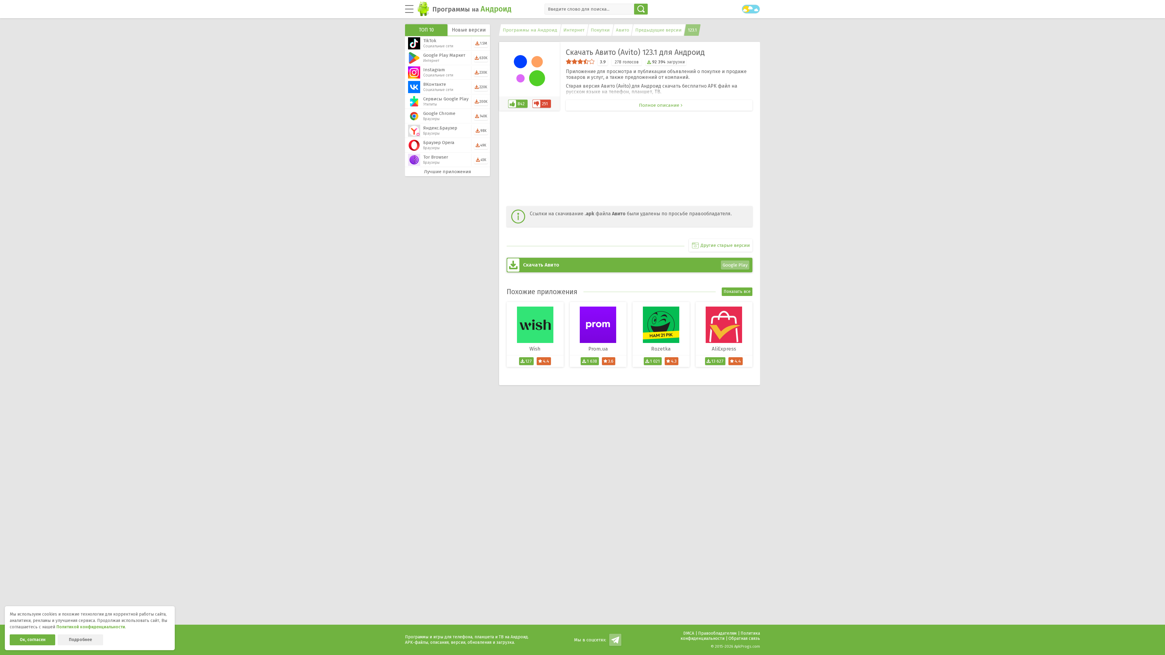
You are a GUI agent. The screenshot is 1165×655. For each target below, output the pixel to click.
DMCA (688, 633)
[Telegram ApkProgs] (615, 640)
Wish (535, 349)
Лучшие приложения (447, 171)
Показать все (737, 291)
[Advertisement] (629, 159)
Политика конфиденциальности (720, 636)
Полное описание (659, 105)
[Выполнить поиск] (641, 9)
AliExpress (724, 349)
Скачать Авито (635, 265)
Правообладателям (717, 633)
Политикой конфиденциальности (90, 627)
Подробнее (80, 639)
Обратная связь (744, 638)
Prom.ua (598, 349)
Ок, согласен (33, 639)
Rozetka (661, 349)
